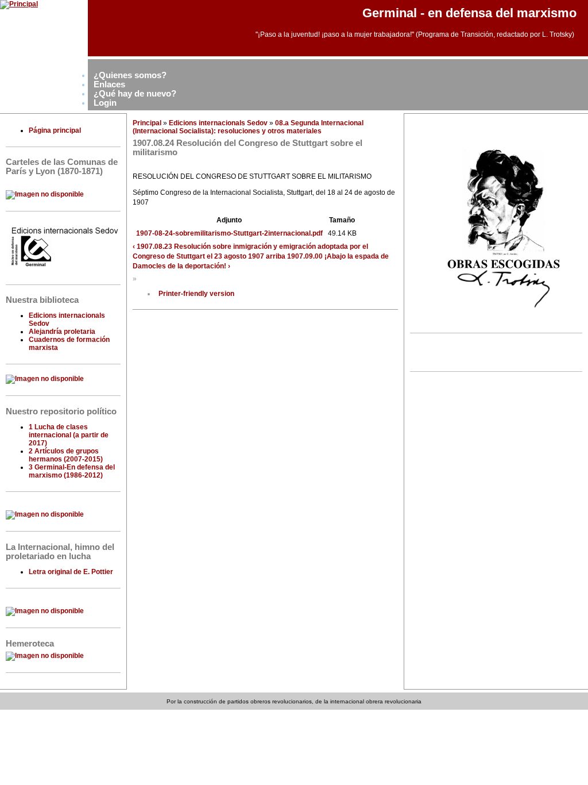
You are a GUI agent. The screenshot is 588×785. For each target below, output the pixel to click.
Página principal (55, 130)
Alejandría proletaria (62, 332)
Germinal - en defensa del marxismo (469, 13)
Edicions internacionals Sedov (218, 123)
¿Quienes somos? (130, 75)
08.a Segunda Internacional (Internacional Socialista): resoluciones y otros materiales (248, 127)
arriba (275, 256)
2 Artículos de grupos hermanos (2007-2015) (66, 455)
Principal (147, 123)
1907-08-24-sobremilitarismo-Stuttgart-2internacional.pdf (229, 233)
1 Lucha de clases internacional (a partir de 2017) (69, 435)
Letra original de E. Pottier (71, 572)
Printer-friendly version (196, 294)
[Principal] (19, 4)
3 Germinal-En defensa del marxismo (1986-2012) (72, 471)
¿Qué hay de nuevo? (135, 93)
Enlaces (109, 84)
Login (105, 102)
